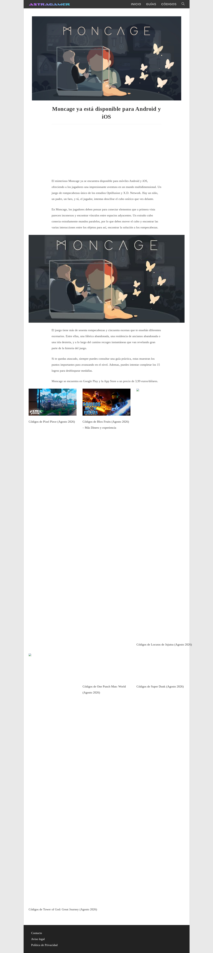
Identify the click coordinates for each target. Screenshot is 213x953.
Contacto (36, 933)
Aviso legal (38, 939)
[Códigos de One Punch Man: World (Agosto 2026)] (106, 677)
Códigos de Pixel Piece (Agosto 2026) (52, 421)
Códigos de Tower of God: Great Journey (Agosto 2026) (63, 909)
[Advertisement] (107, 150)
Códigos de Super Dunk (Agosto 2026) (160, 686)
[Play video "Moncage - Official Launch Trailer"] (107, 279)
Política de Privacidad (44, 945)
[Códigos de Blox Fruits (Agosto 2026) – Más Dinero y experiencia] (106, 412)
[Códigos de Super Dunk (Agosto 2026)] (160, 677)
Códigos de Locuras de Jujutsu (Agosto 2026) (164, 644)
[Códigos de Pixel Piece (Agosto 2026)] (53, 412)
